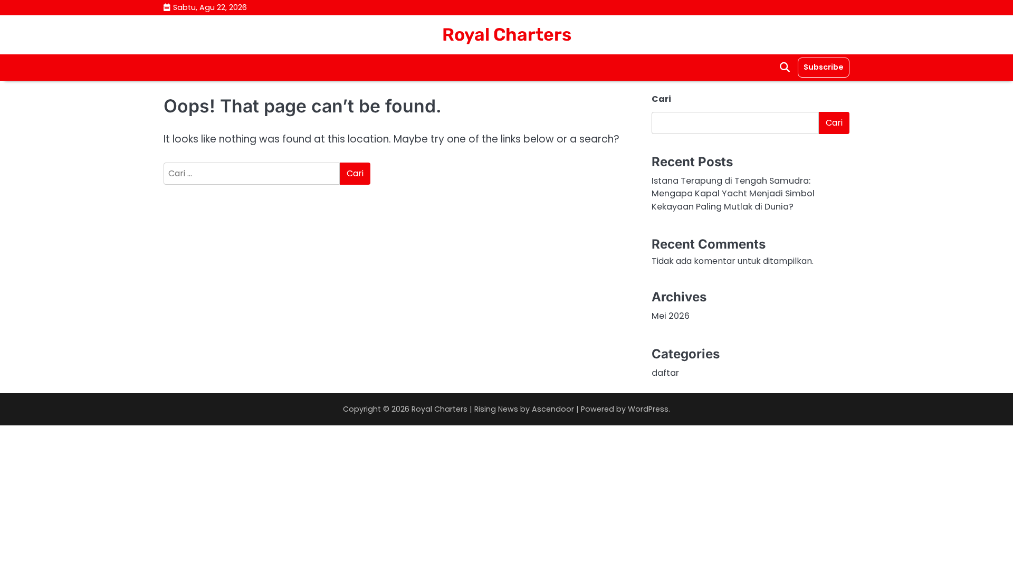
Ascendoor (553, 409)
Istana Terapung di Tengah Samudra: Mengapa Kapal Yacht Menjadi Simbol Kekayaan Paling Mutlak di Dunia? (733, 194)
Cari (661, 99)
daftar (665, 373)
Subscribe (824, 67)
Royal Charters (506, 34)
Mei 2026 (671, 316)
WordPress (648, 409)
